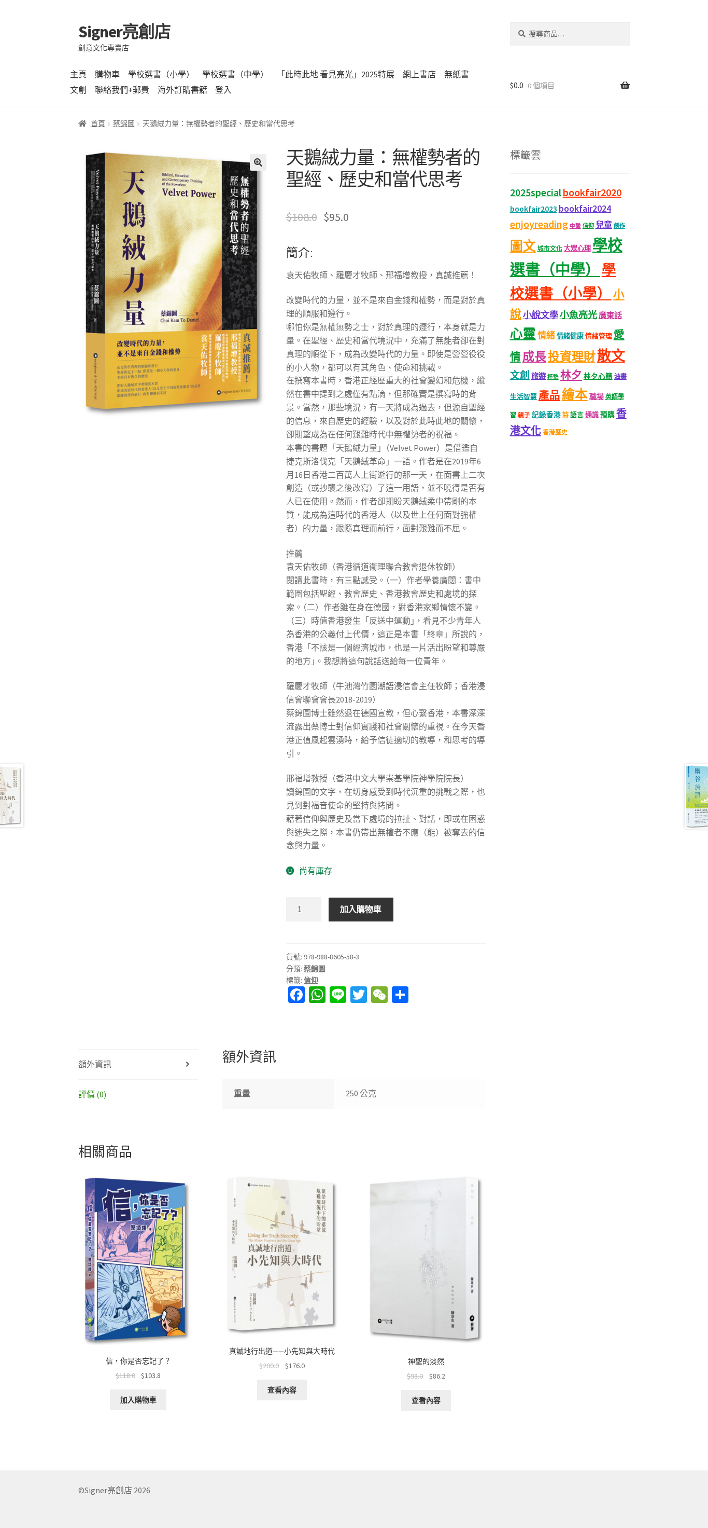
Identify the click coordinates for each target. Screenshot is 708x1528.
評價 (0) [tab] (92, 1094)
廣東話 (610, 315)
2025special (535, 192)
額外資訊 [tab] (94, 1064)
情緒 (546, 335)
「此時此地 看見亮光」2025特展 (335, 74)
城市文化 (549, 248)
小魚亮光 (578, 315)
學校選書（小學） (161, 74)
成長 (534, 356)
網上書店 (419, 74)
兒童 (604, 224)
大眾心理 (577, 248)
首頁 (98, 123)
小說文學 (540, 315)
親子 (524, 415)
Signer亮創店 (124, 31)
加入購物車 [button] (138, 1400)
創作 (619, 225)
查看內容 (281, 1390)
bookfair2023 (533, 208)
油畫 (620, 376)
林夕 (571, 375)
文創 (78, 90)
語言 (577, 414)
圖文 (523, 246)
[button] (258, 162)
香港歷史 (555, 432)
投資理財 (572, 356)
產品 (549, 395)
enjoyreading (539, 223)
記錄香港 (546, 414)
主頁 (78, 74)
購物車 (107, 74)
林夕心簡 (598, 376)
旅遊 (538, 376)
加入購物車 (360, 909)
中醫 (575, 226)
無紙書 (456, 74)
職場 (596, 396)
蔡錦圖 (124, 123)
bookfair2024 (585, 208)
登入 (223, 90)
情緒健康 (570, 336)
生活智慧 (523, 396)
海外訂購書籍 (182, 90)
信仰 (311, 980)
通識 (592, 414)
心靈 (523, 334)
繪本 (575, 395)
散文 (611, 355)
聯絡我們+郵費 (122, 90)
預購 (607, 414)
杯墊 (553, 377)
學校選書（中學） (235, 74)
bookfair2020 (592, 192)
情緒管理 (598, 336)
